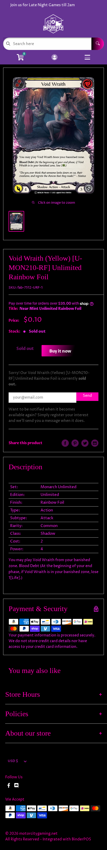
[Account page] (54, 57)
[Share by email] (94, 443)
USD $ (13, 761)
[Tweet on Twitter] (85, 443)
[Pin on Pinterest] (75, 443)
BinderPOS (81, 839)
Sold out (25, 348)
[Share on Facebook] (65, 443)
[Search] (97, 44)
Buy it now (60, 351)
